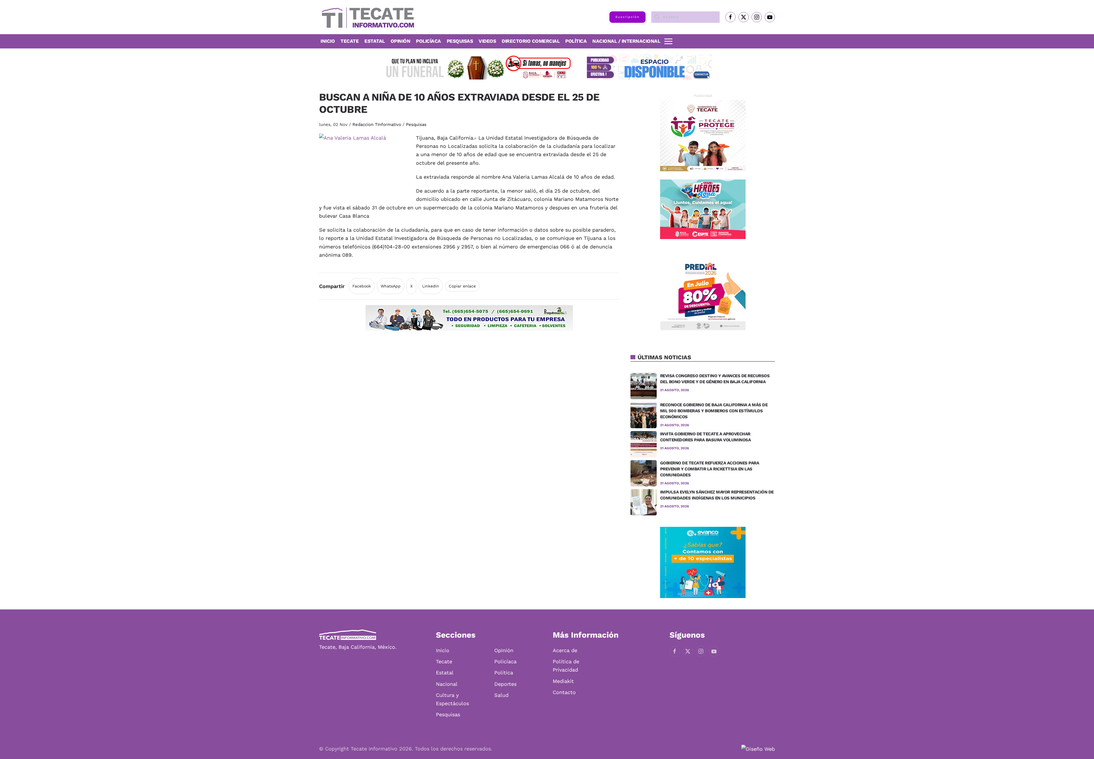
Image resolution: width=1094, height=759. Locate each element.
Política (576, 41)
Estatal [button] (374, 41)
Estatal (445, 673)
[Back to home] (366, 17)
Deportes (505, 684)
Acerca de (565, 650)
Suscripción (627, 17)
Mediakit (563, 681)
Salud (501, 695)
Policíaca (428, 41)
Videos (487, 41)
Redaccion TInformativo (376, 124)
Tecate (349, 41)
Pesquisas (460, 41)
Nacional (447, 684)
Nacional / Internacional (626, 41)
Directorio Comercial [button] (531, 41)
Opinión (401, 41)
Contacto (564, 692)
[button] (668, 41)
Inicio (328, 41)
